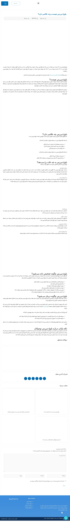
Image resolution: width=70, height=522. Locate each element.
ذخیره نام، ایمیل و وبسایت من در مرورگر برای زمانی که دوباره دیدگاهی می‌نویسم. (47, 481)
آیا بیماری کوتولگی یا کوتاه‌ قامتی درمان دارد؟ (51, 440)
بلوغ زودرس (46, 306)
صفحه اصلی (29, 502)
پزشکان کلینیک (28, 508)
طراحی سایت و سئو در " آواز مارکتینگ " (9, 519)
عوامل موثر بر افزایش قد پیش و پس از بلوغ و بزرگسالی (19, 412)
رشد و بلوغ (42, 18)
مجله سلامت (29, 504)
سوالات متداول (28, 506)
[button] (38, 3)
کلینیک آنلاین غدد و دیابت (55, 75)
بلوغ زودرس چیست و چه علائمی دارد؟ (51, 412)
